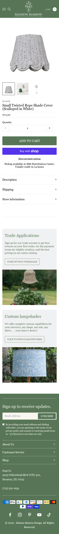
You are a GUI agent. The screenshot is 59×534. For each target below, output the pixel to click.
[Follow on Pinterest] (29, 514)
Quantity (6, 122)
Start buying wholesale (22, 261)
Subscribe (47, 416)
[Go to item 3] (36, 88)
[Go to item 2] (22, 88)
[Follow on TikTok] (49, 514)
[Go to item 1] (8, 88)
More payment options (29, 158)
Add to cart (29, 141)
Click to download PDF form (24, 339)
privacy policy (12, 431)
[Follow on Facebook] (10, 514)
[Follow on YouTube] (39, 514)
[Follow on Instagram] (19, 514)
